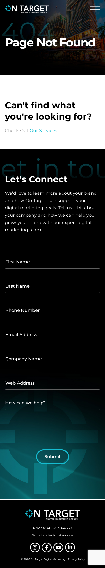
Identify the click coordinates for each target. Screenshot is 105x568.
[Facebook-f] (47, 547)
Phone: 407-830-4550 (52, 528)
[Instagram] (35, 547)
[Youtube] (58, 547)
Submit (52, 456)
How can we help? (25, 403)
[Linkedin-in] (70, 547)
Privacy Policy (76, 559)
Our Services (43, 130)
